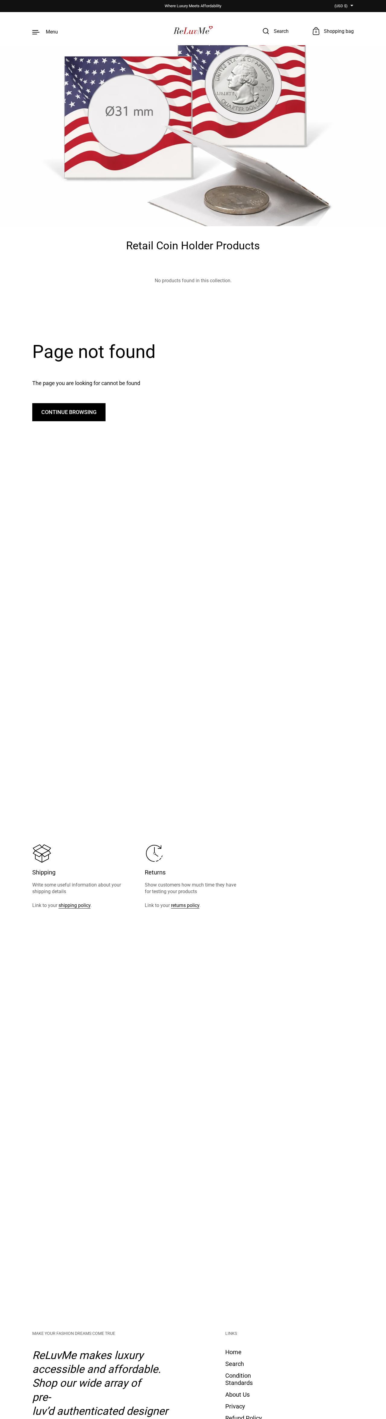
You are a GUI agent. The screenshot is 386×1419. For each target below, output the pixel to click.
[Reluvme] (193, 32)
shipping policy (74, 905)
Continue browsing (68, 412)
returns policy (185, 905)
